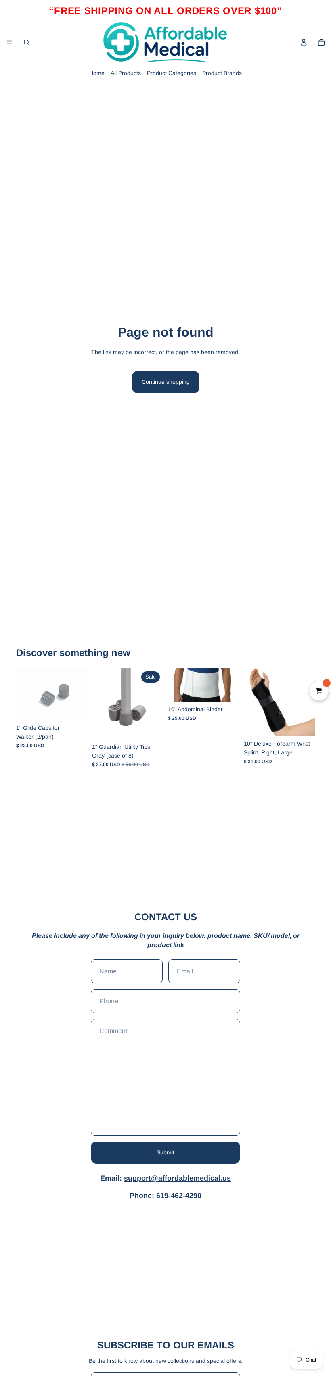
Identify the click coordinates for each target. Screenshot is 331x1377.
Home (97, 73)
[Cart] (321, 42)
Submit (165, 1152)
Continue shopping (166, 382)
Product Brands (222, 73)
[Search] (27, 42)
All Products (126, 73)
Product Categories (171, 73)
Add (81, 707)
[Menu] (9, 42)
